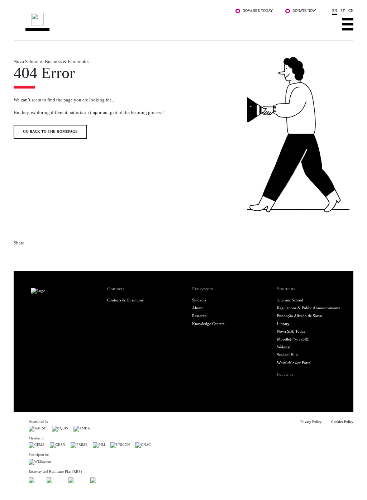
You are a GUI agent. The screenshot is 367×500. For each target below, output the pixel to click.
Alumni (198, 308)
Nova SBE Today (258, 11)
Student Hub (287, 355)
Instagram (305, 385)
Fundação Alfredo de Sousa (300, 316)
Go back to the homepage (50, 131)
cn (350, 11)
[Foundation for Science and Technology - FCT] (35, 479)
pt (342, 11)
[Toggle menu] (347, 24)
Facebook (19, 256)
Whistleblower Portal (294, 363)
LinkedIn (42, 256)
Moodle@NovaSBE (293, 339)
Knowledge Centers (208, 324)
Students (199, 300)
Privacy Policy (310, 422)
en (334, 11)
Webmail (284, 347)
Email (53, 256)
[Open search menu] (327, 24)
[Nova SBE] (154, 22)
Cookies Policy (342, 422)
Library (283, 324)
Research (199, 316)
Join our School (290, 300)
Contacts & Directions (125, 300)
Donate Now (304, 11)
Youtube (328, 385)
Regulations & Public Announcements (308, 308)
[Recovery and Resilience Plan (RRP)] (55, 479)
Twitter (30, 256)
